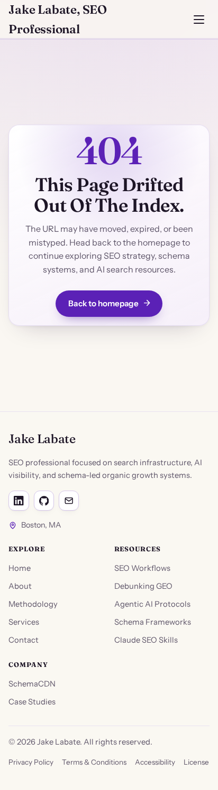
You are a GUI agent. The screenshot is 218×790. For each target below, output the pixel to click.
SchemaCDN (32, 684)
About (20, 586)
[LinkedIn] (18, 501)
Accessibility (155, 762)
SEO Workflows (142, 568)
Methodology (33, 604)
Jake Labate (41, 438)
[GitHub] (44, 501)
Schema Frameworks (152, 622)
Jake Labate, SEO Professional (57, 19)
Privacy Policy (30, 762)
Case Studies (32, 702)
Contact (23, 640)
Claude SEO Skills (146, 640)
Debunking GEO (143, 586)
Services (23, 622)
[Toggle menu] (199, 19)
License (196, 762)
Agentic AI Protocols (152, 604)
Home (19, 568)
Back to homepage (103, 303)
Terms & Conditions (94, 762)
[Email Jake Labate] (69, 501)
